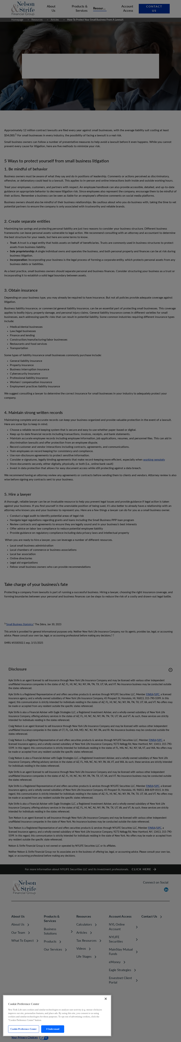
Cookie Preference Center (23, 1029)
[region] (57, 1015)
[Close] (106, 999)
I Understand (52, 1029)
